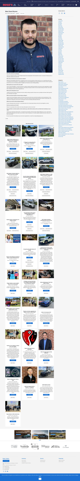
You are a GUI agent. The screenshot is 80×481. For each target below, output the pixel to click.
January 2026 (60, 27)
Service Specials (42, 461)
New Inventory (24, 460)
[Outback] (22, 434)
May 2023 (60, 66)
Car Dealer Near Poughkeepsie (63, 97)
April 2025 (60, 37)
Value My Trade (61, 461)
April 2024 (60, 53)
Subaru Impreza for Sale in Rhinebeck (64, 115)
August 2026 (60, 20)
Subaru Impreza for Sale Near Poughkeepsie (65, 119)
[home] (67, 4)
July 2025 (60, 35)
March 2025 (60, 39)
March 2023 (60, 69)
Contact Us (7, 460)
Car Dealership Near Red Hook (63, 102)
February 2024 (60, 56)
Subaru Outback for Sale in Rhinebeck (64, 113)
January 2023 (60, 71)
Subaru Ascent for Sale (62, 94)
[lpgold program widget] (14, 446)
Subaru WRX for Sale (61, 93)
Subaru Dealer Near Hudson (63, 109)
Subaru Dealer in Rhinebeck (63, 84)
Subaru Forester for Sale (62, 92)
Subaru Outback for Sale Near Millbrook (64, 128)
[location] (68, 4)
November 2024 (61, 44)
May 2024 (60, 52)
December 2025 (61, 28)
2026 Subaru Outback (62, 132)
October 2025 (60, 31)
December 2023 (61, 58)
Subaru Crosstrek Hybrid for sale (63, 131)
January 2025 (60, 41)
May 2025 (60, 36)
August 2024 (60, 48)
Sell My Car (60, 126)
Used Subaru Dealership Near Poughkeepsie (65, 106)
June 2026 (60, 23)
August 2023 (60, 62)
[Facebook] (59, 13)
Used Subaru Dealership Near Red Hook (65, 105)
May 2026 (60, 24)
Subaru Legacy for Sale (62, 110)
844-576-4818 (74, 1)
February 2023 (60, 70)
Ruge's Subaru (22, 13)
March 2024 (60, 54)
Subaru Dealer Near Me (62, 83)
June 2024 (60, 50)
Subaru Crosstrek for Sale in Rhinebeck (64, 114)
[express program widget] (45, 446)
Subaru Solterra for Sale (62, 98)
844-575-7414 (61, 1)
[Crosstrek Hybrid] (57, 434)
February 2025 (60, 40)
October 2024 (60, 45)
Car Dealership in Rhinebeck (63, 101)
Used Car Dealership (61, 135)
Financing (61, 458)
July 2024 (60, 49)
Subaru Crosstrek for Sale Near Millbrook (65, 124)
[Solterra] (40, 434)
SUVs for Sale (60, 136)
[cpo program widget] (35, 446)
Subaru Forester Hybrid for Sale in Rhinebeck (65, 127)
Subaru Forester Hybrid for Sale (63, 123)
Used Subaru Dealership (62, 85)
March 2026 (60, 26)
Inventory (24, 458)
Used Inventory (24, 461)
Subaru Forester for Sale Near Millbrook (64, 122)
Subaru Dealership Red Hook (63, 88)
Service (42, 458)
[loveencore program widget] (66, 446)
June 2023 (60, 65)
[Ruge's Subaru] (10, 4)
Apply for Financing (61, 460)
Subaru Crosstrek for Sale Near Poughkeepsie (66, 118)
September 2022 (61, 74)
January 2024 (60, 57)
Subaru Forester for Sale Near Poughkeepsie (65, 111)
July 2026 (60, 22)
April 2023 (60, 67)
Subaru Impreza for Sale (62, 96)
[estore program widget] (55, 446)
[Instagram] (77, 1)
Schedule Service (42, 460)
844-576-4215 (68, 1)
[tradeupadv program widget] (24, 446)
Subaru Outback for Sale (62, 89)
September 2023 (61, 61)
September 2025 (61, 32)
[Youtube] (78, 1)
